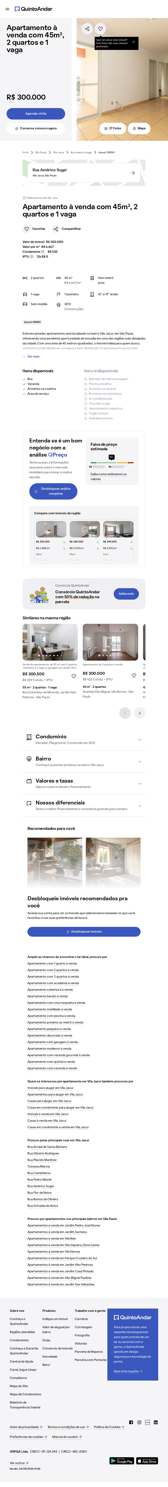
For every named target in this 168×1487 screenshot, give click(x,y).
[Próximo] (139, 713)
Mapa (141, 128)
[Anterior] (125, 713)
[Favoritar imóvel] (100, 28)
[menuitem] (26, 152)
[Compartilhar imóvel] (87, 28)
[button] (84, 739)
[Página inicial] (33, 9)
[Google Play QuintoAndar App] (121, 1460)
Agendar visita (35, 113)
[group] (50, 663)
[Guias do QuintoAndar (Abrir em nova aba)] (147, 1422)
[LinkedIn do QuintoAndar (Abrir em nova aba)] (155, 1422)
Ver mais (33, 356)
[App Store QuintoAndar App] (147, 1460)
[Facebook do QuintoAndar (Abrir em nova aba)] (131, 1422)
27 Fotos (115, 128)
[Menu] (7, 9)
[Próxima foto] (70, 642)
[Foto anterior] (30, 642)
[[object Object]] (133, 41)
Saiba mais (126, 593)
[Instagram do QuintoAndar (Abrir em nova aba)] (139, 1422)
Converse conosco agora (38, 128)
